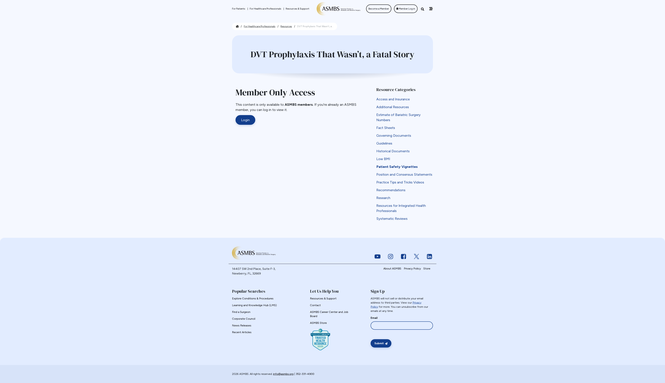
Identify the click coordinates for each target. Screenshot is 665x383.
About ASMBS (392, 268)
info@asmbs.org (283, 374)
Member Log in (406, 8)
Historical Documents (393, 151)
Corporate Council (243, 318)
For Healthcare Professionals (266, 8)
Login (245, 120)
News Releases (241, 325)
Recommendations (390, 190)
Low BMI (383, 159)
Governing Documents (393, 135)
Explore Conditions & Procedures (252, 298)
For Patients (239, 8)
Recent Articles (241, 332)
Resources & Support (297, 8)
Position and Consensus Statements (404, 174)
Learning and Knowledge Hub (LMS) (254, 305)
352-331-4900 (305, 374)
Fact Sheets (385, 128)
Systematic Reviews (391, 219)
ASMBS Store (318, 323)
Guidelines (384, 143)
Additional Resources (392, 107)
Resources (286, 26)
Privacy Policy (412, 268)
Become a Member (379, 8)
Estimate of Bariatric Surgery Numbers (398, 117)
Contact (315, 305)
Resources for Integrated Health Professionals (401, 208)
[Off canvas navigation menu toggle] (431, 8)
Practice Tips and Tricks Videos (400, 182)
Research (383, 198)
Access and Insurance (393, 99)
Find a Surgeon (241, 312)
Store (426, 268)
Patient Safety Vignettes (397, 167)
